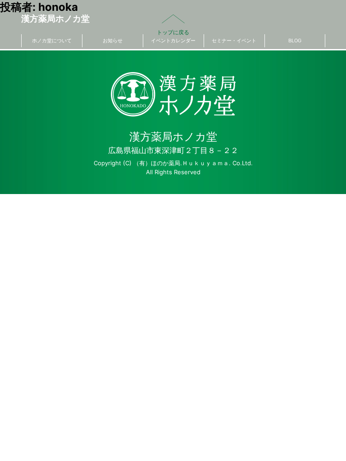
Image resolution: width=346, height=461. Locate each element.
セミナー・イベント (234, 40)
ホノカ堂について (52, 40)
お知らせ (113, 40)
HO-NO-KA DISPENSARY (173, 94)
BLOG (294, 40)
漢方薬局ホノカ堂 (55, 18)
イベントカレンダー (173, 40)
